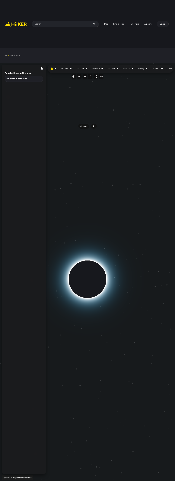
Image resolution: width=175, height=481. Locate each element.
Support (147, 24)
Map (106, 24)
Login (163, 24)
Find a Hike (118, 24)
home (4, 55)
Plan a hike (134, 24)
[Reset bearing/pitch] (90, 76)
